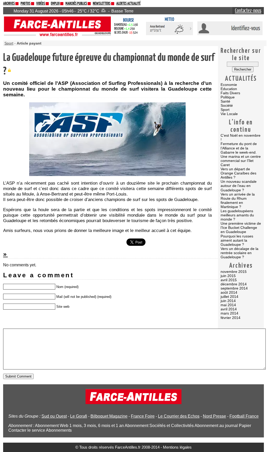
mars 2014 (229, 313)
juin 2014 (228, 301)
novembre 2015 (234, 271)
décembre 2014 (234, 284)
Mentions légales (177, 447)
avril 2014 (229, 309)
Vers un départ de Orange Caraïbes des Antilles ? (238, 173)
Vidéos (40, 3)
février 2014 (230, 318)
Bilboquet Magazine (109, 416)
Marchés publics (76, 3)
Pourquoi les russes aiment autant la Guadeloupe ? (237, 240)
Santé (225, 101)
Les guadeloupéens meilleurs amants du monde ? (237, 215)
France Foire (143, 416)
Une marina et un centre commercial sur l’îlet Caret (241, 160)
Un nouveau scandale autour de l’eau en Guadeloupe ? (239, 185)
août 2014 (229, 292)
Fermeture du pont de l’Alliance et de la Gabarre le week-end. (239, 148)
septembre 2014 (234, 288)
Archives (9, 3)
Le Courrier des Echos (178, 416)
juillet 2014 (229, 296)
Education (229, 89)
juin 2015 (228, 276)
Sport (225, 110)
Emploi (55, 3)
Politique (228, 97)
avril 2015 (229, 280)
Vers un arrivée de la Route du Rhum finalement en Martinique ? (238, 200)
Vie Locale (229, 114)
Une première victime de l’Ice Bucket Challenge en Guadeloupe (241, 227)
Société (227, 105)
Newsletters (102, 3)
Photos (26, 3)
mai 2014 (228, 305)
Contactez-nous (248, 11)
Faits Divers (230, 93)
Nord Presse (214, 416)
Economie (229, 85)
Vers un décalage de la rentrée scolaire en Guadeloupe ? (239, 253)
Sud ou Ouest (54, 416)
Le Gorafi (78, 416)
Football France (244, 416)
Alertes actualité (128, 3)
